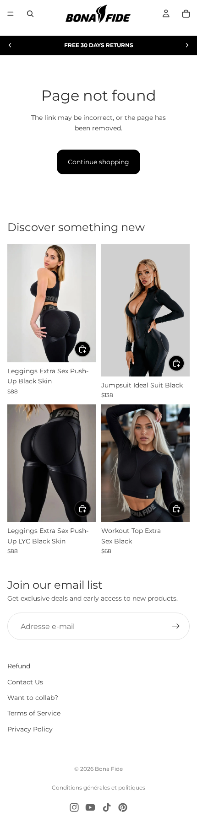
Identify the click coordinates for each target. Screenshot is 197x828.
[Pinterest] (122, 807)
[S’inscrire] (176, 626)
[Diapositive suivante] (187, 45)
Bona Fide (109, 768)
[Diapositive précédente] (10, 45)
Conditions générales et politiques (98, 787)
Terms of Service (33, 714)
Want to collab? (32, 698)
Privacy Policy (30, 729)
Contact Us (25, 682)
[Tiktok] (106, 807)
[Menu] (10, 13)
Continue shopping (98, 162)
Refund (18, 666)
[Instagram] (74, 807)
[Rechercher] (30, 14)
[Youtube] (90, 807)
